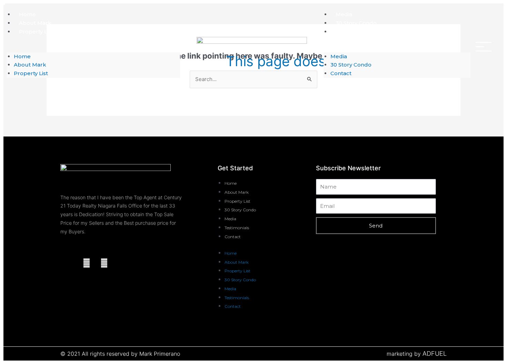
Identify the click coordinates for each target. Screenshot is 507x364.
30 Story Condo (356, 23)
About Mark (35, 23)
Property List (36, 31)
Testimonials (237, 227)
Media (344, 14)
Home (27, 14)
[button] (93, 48)
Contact (346, 31)
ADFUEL (435, 353)
